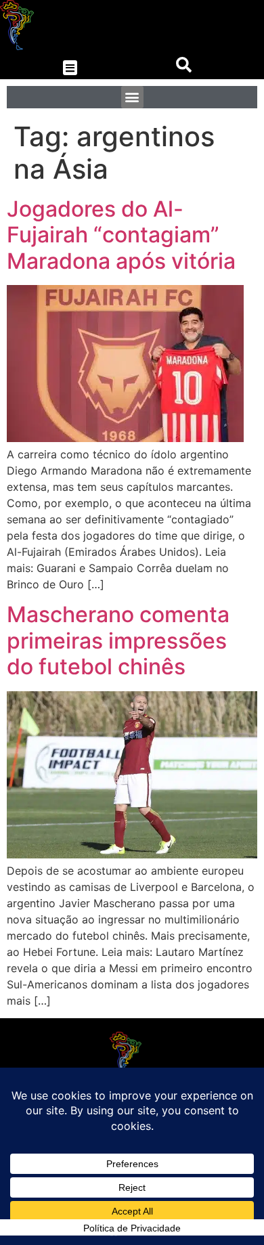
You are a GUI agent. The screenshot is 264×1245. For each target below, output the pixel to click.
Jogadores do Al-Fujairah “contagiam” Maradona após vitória (121, 235)
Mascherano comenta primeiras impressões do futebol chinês (118, 640)
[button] (70, 68)
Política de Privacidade (132, 1228)
